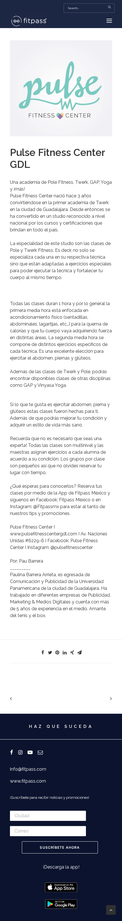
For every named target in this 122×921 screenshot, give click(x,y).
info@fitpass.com (28, 769)
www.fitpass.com (28, 781)
